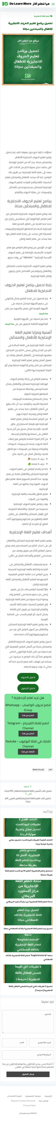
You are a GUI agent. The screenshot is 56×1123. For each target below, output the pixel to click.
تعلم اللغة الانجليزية (42, 16)
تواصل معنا (43, 1101)
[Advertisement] (28, 119)
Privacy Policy (29, 1105)
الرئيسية (48, 1096)
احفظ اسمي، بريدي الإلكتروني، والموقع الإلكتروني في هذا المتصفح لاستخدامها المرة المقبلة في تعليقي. (28, 1065)
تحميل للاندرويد (28, 677)
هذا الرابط (43, 314)
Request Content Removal (23, 1101)
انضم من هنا (28, 715)
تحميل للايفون (28, 688)
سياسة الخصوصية (33, 1096)
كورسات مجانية (38, 769)
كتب (50, 769)
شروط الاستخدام (14, 1096)
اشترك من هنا (28, 752)
